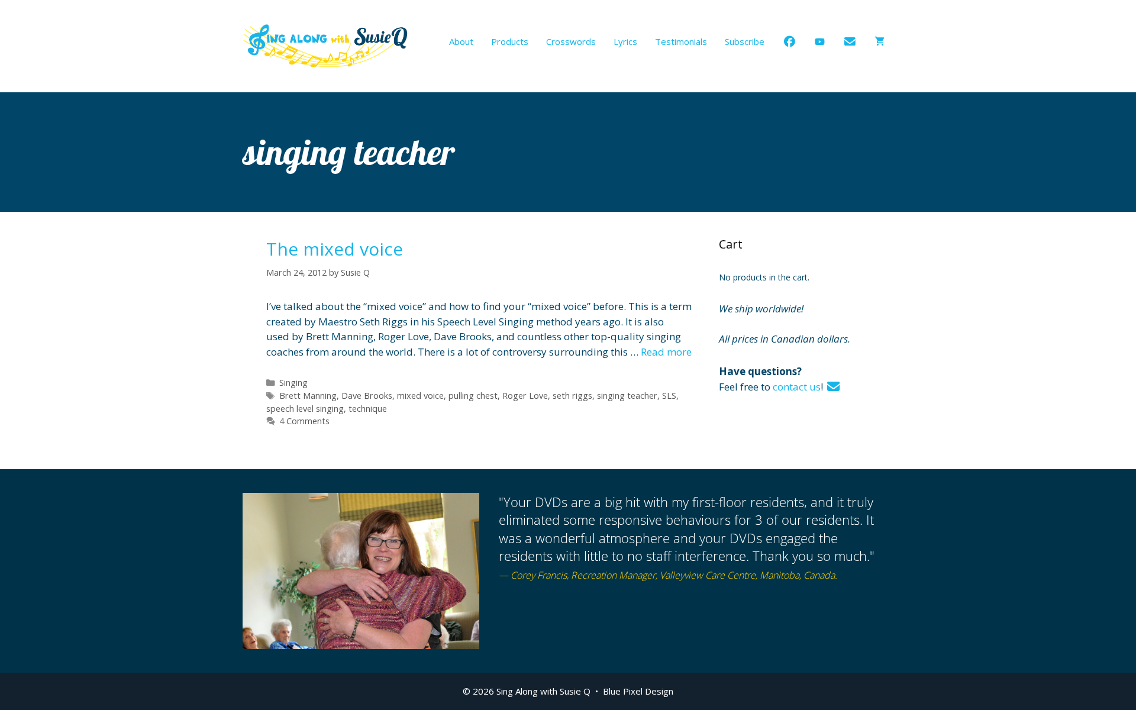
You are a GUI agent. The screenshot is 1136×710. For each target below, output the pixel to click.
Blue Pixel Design (638, 691)
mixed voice (420, 395)
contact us (797, 386)
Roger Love (525, 395)
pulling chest (473, 395)
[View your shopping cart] (879, 41)
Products (509, 41)
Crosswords (571, 41)
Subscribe (744, 41)
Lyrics (625, 41)
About (461, 41)
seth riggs (572, 395)
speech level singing (305, 408)
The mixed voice (334, 249)
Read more (666, 352)
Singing (293, 382)
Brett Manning (308, 395)
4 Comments (304, 421)
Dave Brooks (366, 395)
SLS (669, 395)
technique (367, 408)
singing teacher (627, 395)
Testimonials (681, 41)
